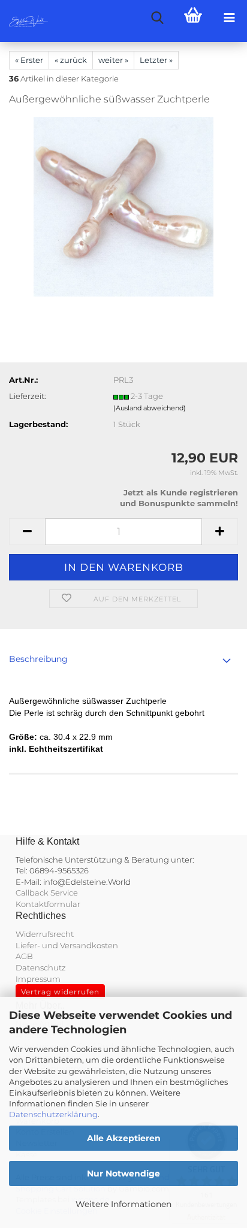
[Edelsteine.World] (24, 21)
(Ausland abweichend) (149, 408)
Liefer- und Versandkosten (67, 945)
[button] (27, 531)
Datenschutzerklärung (53, 1114)
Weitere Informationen (123, 1204)
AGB (24, 956)
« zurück (71, 60)
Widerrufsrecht (45, 934)
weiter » (113, 60)
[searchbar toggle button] (157, 18)
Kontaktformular (48, 904)
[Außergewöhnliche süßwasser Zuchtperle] (123, 206)
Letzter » (156, 60)
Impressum (38, 979)
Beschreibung (38, 659)
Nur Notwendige (123, 1173)
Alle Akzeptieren (124, 1138)
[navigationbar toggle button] (229, 18)
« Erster (29, 60)
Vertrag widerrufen (60, 991)
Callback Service (47, 892)
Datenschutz (41, 967)
